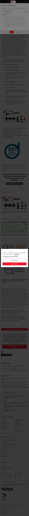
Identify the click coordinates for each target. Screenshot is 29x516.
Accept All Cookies (14, 263)
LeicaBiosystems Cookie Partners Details (10, 256)
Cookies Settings (14, 260)
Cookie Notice (16, 254)
